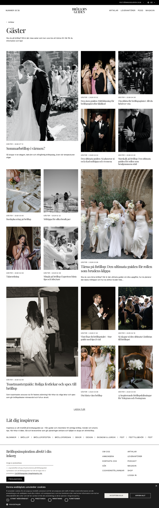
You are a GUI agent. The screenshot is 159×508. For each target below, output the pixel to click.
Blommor (11, 437)
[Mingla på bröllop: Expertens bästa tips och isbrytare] (61, 255)
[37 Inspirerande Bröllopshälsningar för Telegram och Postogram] (135, 373)
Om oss (106, 452)
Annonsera (108, 456)
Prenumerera (15, 479)
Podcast (132, 461)
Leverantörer (128, 10)
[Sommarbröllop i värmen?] (42, 108)
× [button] (156, 486)
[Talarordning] (23, 255)
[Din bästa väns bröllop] (98, 373)
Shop (130, 470)
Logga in (132, 475)
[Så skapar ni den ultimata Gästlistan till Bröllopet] (135, 315)
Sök (104, 466)
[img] (79, 10)
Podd (140, 10)
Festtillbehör (136, 437)
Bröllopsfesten (42, 437)
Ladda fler (79, 409)
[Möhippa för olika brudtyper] (61, 196)
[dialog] (79, 495)
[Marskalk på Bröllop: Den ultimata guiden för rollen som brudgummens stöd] (135, 137)
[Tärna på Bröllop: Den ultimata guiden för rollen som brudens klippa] (117, 226)
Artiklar (113, 10)
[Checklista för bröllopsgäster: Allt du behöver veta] (135, 78)
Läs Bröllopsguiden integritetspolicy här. (28, 473)
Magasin (150, 10)
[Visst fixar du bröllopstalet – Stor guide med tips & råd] (98, 315)
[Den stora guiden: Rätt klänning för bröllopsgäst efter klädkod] (98, 78)
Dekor (78, 437)
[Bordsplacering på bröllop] (23, 196)
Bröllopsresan (63, 437)
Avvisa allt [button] (140, 495)
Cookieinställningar (113, 470)
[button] (53, 504)
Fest (122, 437)
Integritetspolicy (73, 496)
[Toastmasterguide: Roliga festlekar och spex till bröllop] (42, 344)
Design (89, 437)
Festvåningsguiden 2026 (130, 2)
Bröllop (25, 437)
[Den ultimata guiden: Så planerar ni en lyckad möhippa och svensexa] (98, 137)
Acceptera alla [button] (116, 495)
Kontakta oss (109, 461)
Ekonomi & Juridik (106, 437)
